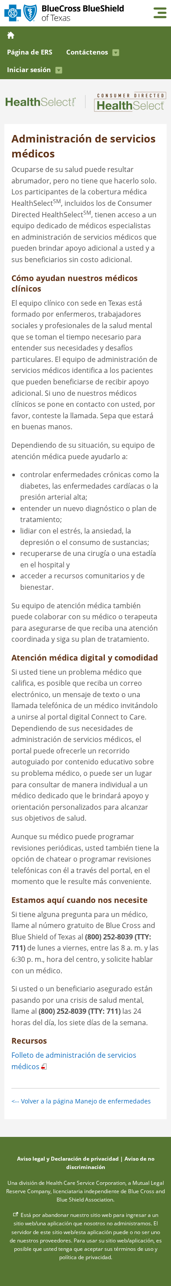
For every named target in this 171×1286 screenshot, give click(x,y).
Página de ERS (29, 51)
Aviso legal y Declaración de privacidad (68, 1158)
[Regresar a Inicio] (11, 35)
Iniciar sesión (29, 69)
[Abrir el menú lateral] (160, 13)
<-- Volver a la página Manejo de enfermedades (81, 1101)
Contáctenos (87, 51)
